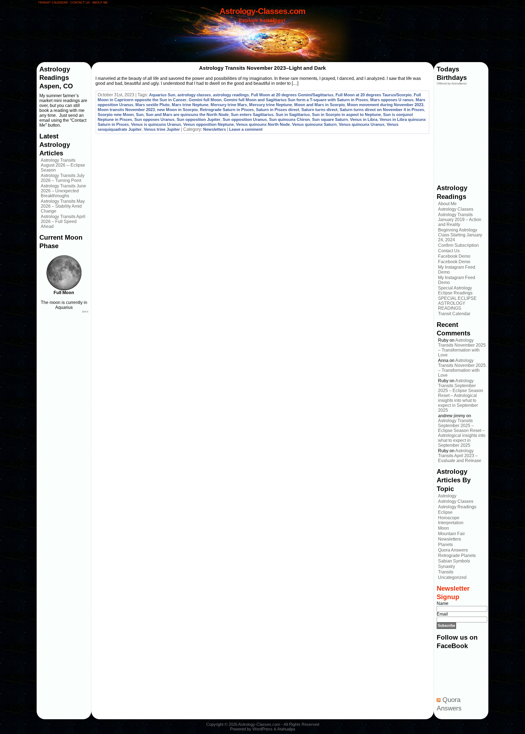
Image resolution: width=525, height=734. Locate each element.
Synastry (446, 566)
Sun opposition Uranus (245, 119)
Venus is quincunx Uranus (156, 124)
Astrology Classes (455, 209)
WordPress (262, 729)
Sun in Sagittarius (293, 114)
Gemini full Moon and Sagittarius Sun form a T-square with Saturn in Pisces (296, 99)
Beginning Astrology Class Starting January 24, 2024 (460, 235)
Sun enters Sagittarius (252, 114)
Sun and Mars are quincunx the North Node (187, 114)
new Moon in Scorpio (177, 109)
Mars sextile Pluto (152, 104)
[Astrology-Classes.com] (262, 34)
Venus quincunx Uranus (361, 124)
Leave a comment (245, 129)
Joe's (85, 311)
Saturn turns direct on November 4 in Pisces (382, 109)
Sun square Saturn (330, 119)
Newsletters (214, 129)
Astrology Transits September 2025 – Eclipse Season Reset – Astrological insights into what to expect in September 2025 (460, 395)
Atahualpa (286, 729)
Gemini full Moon (205, 99)
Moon (443, 528)
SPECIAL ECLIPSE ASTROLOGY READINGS (457, 303)
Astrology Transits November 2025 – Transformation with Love (462, 347)
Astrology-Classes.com (262, 11)
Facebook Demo (454, 256)
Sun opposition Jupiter (198, 119)
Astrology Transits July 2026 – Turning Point (62, 178)
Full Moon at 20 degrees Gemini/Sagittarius (292, 94)
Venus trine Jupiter (162, 129)
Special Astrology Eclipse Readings (455, 290)
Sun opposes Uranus (154, 119)
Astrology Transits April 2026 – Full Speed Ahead (63, 221)
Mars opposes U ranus (391, 99)
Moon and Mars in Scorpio (319, 104)
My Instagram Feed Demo (456, 269)
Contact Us (449, 250)
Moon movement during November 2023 (385, 104)
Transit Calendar (454, 313)
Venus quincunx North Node (263, 124)
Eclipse (445, 512)
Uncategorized (452, 577)
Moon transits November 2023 (126, 109)
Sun (140, 114)
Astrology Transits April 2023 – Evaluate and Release (459, 455)
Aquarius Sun (162, 94)
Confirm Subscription (458, 245)
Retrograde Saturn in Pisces (227, 109)
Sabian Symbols (454, 561)
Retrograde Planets (457, 555)
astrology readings (231, 94)
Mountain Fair (451, 533)
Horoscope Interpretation (450, 520)
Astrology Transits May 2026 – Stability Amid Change (63, 206)
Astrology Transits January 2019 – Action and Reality (459, 219)
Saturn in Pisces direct (277, 109)
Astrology (447, 496)
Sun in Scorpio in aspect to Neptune (346, 114)
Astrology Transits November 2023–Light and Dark (262, 68)
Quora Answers (453, 550)
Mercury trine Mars (229, 104)
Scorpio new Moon (116, 114)
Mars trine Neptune (190, 104)
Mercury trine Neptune (270, 104)
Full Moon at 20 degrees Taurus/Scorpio (374, 94)
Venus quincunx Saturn (314, 124)
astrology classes (194, 94)
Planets (445, 544)
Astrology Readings (457, 506)
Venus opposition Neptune (208, 124)
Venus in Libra (363, 119)
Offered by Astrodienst (451, 83)
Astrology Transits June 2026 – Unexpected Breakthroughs (63, 191)
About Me (447, 203)
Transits (445, 572)
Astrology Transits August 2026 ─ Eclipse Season (63, 165)
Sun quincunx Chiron (289, 119)
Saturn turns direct (319, 109)
